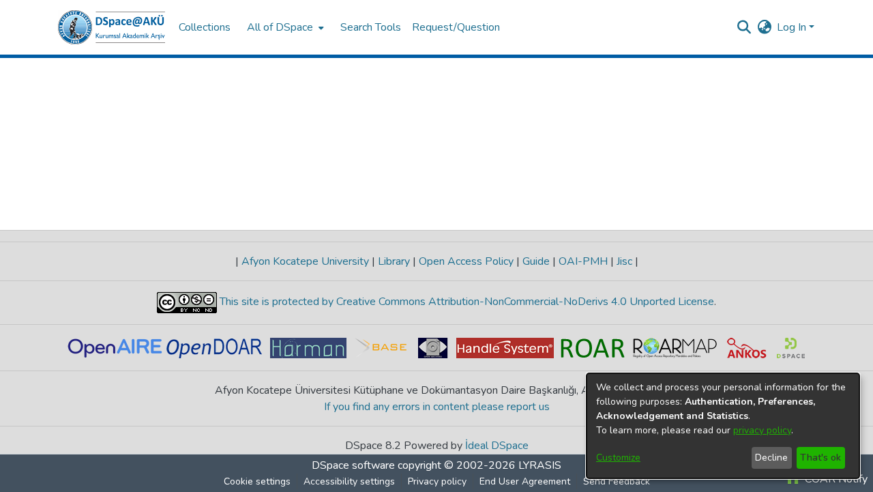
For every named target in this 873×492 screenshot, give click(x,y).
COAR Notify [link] (835, 479)
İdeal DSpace (497, 445)
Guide (536, 261)
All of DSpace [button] (280, 27)
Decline (771, 457)
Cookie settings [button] (257, 481)
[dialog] (723, 425)
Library (394, 261)
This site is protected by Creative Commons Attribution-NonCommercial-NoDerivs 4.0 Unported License (465, 301)
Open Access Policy (466, 261)
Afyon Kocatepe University (305, 261)
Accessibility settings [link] (349, 481)
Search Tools (370, 27)
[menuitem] (284, 27)
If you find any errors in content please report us (437, 406)
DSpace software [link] (353, 465)
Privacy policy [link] (437, 481)
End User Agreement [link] (524, 481)
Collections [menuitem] (205, 27)
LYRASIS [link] (539, 465)
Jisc (624, 261)
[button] (111, 27)
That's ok (820, 457)
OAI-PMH (583, 261)
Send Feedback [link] (616, 481)
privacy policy (762, 430)
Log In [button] (793, 27)
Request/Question (456, 27)
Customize (618, 457)
